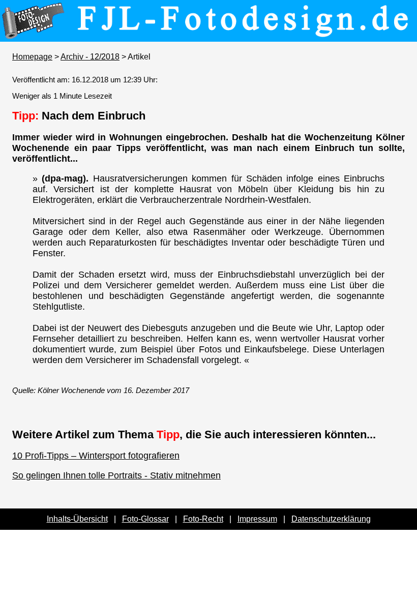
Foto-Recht (203, 519)
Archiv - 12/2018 (90, 56)
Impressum (257, 519)
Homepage (32, 56)
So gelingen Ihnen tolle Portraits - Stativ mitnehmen (116, 475)
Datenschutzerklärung (331, 519)
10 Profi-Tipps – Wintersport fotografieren (96, 456)
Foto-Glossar (145, 519)
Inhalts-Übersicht (77, 519)
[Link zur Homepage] (208, 34)
